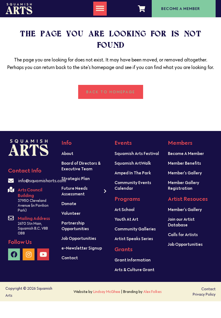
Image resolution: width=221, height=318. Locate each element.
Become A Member (186, 153)
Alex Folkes (152, 291)
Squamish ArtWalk (133, 163)
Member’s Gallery (185, 172)
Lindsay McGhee (106, 291)
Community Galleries (135, 228)
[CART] (142, 8)
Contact (69, 257)
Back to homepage (110, 91)
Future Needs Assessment (74, 190)
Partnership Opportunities (75, 225)
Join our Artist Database (181, 221)
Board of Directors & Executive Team (81, 165)
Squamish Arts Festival (137, 153)
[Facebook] (14, 254)
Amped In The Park (133, 172)
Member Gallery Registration (183, 185)
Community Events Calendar (133, 185)
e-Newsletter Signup (81, 248)
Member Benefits (184, 163)
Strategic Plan (75, 178)
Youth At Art (126, 219)
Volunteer (71, 213)
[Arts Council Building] (11, 189)
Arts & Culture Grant (134, 269)
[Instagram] (28, 254)
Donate (68, 203)
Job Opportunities (78, 238)
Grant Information (133, 259)
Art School (124, 209)
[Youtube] (43, 254)
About (67, 153)
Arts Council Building (30, 192)
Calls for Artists (183, 234)
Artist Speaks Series (134, 238)
